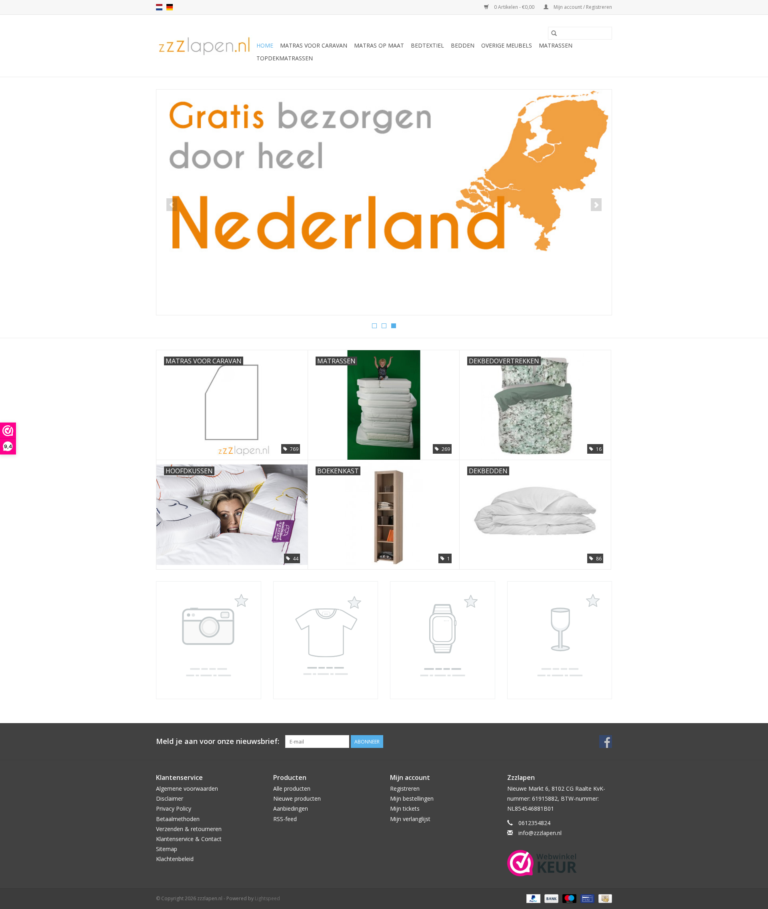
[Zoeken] (554, 33)
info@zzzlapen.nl (540, 833)
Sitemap (166, 849)
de (169, 7)
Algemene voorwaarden (187, 788)
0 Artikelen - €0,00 (514, 7)
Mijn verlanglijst (410, 819)
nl (159, 7)
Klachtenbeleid (175, 859)
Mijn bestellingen (412, 798)
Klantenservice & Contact (189, 839)
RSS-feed (285, 819)
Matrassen (555, 45)
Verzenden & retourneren (189, 829)
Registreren (405, 788)
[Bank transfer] (551, 898)
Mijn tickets (405, 808)
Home (264, 45)
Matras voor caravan (313, 45)
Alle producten (291, 788)
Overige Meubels (506, 45)
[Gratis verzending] (384, 173)
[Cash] (604, 898)
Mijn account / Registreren (582, 7)
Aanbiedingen (290, 808)
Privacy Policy (173, 808)
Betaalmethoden (178, 819)
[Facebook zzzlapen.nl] (605, 741)
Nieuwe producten (297, 798)
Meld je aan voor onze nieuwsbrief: (217, 741)
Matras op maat (379, 45)
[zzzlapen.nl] (205, 45)
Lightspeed (267, 898)
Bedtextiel (427, 45)
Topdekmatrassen (284, 58)
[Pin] (586, 898)
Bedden (462, 45)
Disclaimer (169, 798)
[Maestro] (569, 898)
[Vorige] (171, 204)
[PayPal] (533, 898)
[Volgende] (596, 204)
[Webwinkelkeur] (559, 863)
